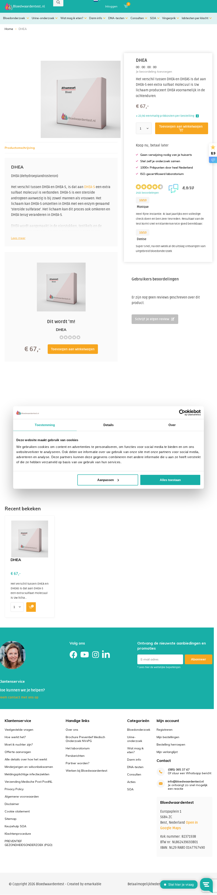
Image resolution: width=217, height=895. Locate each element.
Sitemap (11, 819)
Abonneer (198, 659)
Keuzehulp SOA (15, 826)
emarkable (93, 884)
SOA (153, 18)
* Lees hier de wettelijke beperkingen (159, 667)
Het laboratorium (78, 748)
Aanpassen (105, 479)
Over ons (72, 730)
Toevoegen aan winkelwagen (73, 349)
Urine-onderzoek (43, 18)
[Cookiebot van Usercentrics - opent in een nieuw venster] (182, 413)
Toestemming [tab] (45, 425)
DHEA (16, 559)
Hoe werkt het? (15, 737)
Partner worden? (77, 763)
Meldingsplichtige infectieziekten (27, 774)
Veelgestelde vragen (19, 730)
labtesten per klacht (195, 18)
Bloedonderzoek (14, 18)
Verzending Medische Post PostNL (28, 782)
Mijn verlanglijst (167, 752)
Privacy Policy (14, 789)
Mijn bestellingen (168, 737)
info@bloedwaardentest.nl (186, 781)
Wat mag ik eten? (71, 18)
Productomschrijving (20, 148)
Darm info (95, 18)
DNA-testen (116, 18)
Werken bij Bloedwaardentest (86, 771)
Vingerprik (169, 18)
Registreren (164, 730)
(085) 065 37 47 (178, 769)
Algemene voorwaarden (22, 796)
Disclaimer (12, 804)
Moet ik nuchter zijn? (19, 744)
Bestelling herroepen (171, 744)
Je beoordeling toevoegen (154, 71)
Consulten (137, 18)
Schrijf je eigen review (152, 319)
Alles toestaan (170, 479)
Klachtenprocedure (18, 834)
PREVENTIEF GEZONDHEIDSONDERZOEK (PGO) (28, 843)
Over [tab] (172, 425)
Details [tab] (108, 425)
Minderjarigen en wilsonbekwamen (29, 767)
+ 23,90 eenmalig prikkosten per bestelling (165, 116)
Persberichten (75, 756)
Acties (131, 782)
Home (9, 29)
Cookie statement (17, 811)
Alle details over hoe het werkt (26, 759)
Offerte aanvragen (18, 752)
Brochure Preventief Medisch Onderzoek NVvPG (85, 739)
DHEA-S (89, 187)
